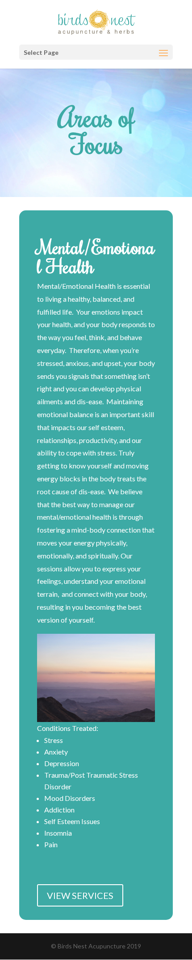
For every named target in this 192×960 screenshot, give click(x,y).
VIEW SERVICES (80, 895)
